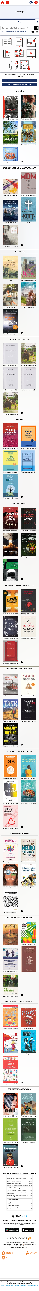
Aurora (9, 1203)
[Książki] (7, 47)
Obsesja (9, 1208)
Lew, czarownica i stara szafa (14, 1180)
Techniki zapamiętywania (13, 1205)
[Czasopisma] (7, 58)
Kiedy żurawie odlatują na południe (15, 1207)
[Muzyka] (13, 70)
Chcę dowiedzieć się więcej (10, 1285)
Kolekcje (23, 31)
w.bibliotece (19, 1244)
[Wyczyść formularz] (32, 31)
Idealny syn (10, 1202)
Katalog (18, 22)
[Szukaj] (36, 28)
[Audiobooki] (31, 47)
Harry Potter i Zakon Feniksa (14, 1183)
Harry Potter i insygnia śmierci (14, 1181)
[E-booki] (19, 47)
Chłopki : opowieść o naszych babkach (16, 1190)
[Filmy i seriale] (31, 58)
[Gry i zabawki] (25, 70)
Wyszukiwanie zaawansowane (10, 31)
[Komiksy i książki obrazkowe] (19, 58)
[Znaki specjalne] (36, 31)
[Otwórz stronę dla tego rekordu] (11, 107)
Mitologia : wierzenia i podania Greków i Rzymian (19, 1178)
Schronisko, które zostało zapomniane (16, 1196)
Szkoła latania (10, 1193)
